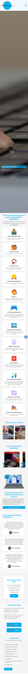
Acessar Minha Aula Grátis (14, 507)
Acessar (14, 595)
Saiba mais (8, 669)
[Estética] (14, 439)
